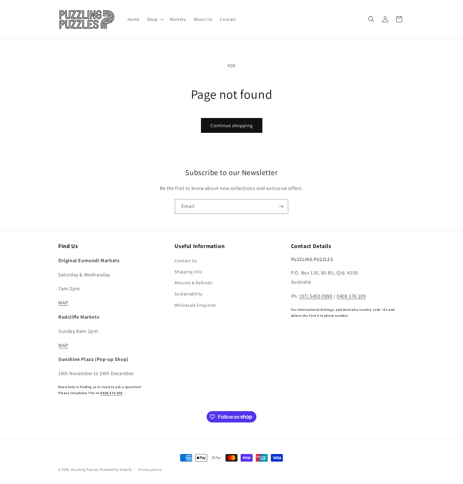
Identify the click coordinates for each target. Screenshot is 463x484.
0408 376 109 (111, 392)
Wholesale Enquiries (195, 305)
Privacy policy (150, 469)
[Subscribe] (281, 206)
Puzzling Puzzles (85, 469)
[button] (154, 19)
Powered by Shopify (116, 469)
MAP (63, 302)
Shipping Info (188, 271)
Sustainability (188, 294)
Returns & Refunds (193, 282)
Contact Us (185, 260)
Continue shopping (231, 125)
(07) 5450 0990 (316, 295)
